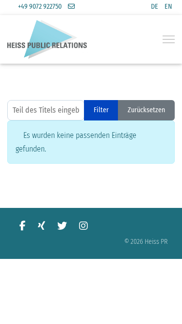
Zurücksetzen (146, 110)
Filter (101, 110)
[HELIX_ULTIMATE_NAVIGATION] (169, 39)
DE (154, 6)
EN (168, 6)
